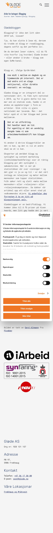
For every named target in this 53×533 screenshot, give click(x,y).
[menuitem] (39, 5)
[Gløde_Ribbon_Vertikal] (22, 5)
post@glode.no (20, 478)
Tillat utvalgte (26, 308)
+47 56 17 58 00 (23, 475)
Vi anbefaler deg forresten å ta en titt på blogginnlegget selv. (25, 196)
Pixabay (8, 330)
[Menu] (45, 5)
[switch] (46, 267)
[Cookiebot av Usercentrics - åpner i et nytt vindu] (39, 215)
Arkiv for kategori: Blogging (15, 13)
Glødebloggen (12, 27)
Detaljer (41, 293)
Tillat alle (26, 301)
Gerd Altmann (32, 327)
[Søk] (39, 5)
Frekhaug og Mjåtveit (15, 491)
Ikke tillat (26, 316)
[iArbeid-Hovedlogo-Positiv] (26, 355)
